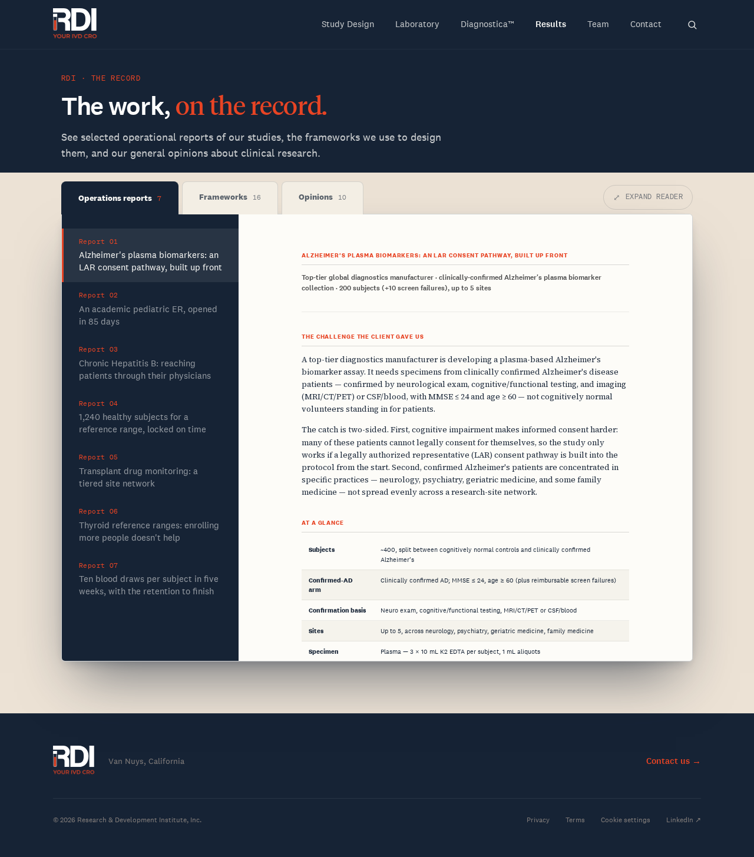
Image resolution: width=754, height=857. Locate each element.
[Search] (692, 24)
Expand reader (648, 197)
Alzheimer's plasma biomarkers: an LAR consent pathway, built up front (150, 255)
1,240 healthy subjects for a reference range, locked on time (142, 417)
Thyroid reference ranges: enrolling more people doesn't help (149, 525)
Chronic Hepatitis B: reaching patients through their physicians (145, 363)
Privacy (538, 820)
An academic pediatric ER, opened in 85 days (148, 309)
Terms (575, 820)
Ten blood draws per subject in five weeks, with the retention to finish (149, 579)
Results (550, 24)
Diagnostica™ (487, 23)
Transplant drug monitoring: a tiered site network (138, 471)
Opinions (322, 196)
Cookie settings (625, 820)
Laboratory (417, 23)
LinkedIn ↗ (683, 820)
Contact (646, 23)
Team (598, 23)
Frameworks (230, 196)
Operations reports (119, 198)
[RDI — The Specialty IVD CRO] (75, 24)
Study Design (348, 23)
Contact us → (673, 761)
